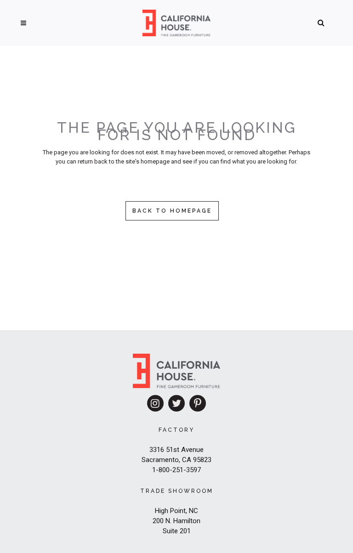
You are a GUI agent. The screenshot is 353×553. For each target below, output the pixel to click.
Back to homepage (172, 211)
